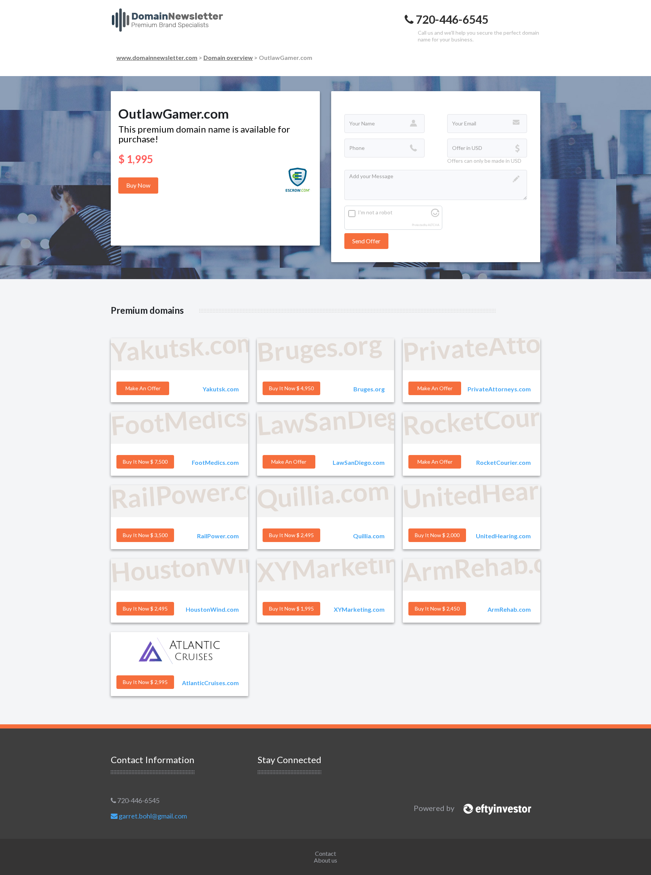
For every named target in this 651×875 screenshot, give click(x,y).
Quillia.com (369, 535)
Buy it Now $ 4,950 (291, 388)
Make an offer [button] (142, 388)
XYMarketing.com (359, 609)
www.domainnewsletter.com (156, 57)
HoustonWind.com (212, 609)
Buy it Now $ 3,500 (145, 535)
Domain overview (228, 57)
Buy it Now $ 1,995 (291, 608)
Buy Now (138, 185)
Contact (325, 853)
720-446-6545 (137, 800)
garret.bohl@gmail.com (152, 816)
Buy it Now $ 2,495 (291, 535)
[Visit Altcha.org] (435, 215)
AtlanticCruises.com (210, 682)
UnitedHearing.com (503, 535)
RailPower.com (218, 535)
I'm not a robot (375, 212)
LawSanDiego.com (359, 462)
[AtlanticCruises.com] (179, 651)
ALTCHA (433, 225)
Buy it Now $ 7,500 (145, 461)
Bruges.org (369, 388)
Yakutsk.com (221, 388)
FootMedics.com (215, 462)
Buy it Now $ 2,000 (437, 535)
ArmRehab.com (509, 609)
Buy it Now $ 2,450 (437, 608)
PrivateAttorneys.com (499, 388)
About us (325, 860)
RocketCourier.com (503, 462)
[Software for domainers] (493, 807)
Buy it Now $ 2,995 (145, 682)
